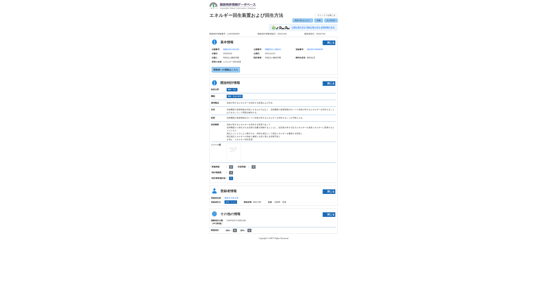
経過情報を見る (328, 27)
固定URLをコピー (303, 20)
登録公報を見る (313, 27)
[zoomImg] (234, 152)
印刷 (319, 20)
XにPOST (331, 20)
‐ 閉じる (329, 42)
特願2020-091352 (231, 49)
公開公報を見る (299, 27)
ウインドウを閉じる (326, 15)
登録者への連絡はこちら (225, 69)
